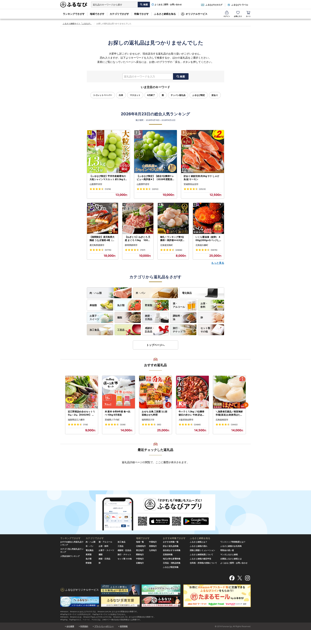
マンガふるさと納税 (229, 554)
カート (248, 16)
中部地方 (140, 558)
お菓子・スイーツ (94, 317)
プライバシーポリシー (104, 626)
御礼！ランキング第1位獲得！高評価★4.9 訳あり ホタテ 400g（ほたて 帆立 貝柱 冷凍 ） (172, 238)
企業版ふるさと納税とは (231, 558)
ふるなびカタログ (214, 4)
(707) (142, 250)
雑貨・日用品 (148, 317)
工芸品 (121, 329)
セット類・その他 (207, 329)
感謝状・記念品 (150, 329)
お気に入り (238, 16)
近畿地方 (140, 563)
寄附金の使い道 (227, 550)
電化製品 (187, 292)
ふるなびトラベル (239, 4)
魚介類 (121, 305)
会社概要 (70, 626)
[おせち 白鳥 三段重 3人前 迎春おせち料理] (155, 392)
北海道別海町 (166, 245)
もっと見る (217, 262)
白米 (121, 95)
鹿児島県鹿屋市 (97, 245)
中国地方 (153, 542)
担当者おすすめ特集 (171, 550)
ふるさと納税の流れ (198, 546)
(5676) (214, 250)
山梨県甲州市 (96, 184)
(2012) (155, 189)
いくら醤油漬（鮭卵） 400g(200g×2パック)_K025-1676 (208, 238)
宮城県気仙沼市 (191, 184)
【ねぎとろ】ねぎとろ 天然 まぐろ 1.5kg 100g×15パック (137, 238)
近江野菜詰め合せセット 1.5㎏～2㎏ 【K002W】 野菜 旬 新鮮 (81, 413)
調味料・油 (178, 317)
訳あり (215, 95)
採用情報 (124, 626)
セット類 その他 (125, 558)
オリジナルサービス (196, 13)
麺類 (119, 317)
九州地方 (153, 550)
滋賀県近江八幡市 (76, 419)
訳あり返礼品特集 (171, 546)
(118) (85, 424)
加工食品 (94, 329)
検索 (182, 76)
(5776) (108, 250)
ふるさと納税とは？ (198, 542)
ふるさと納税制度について (201, 554)
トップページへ (155, 345)
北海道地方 (141, 546)
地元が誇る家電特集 (171, 558)
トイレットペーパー (102, 95)
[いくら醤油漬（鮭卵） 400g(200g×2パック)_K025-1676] (208, 218)
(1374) (108, 189)
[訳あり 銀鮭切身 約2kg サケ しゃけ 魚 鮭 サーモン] (202, 151)
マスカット (135, 95)
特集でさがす (141, 13)
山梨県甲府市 (143, 184)
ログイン (227, 16)
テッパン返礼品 (178, 95)
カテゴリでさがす (119, 13)
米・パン (140, 292)
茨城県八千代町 (112, 419)
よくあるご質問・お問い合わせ (168, 5)
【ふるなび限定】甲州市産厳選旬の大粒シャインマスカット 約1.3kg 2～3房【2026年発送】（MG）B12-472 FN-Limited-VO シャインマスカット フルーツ (108, 178)
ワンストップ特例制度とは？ (233, 542)
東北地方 (140, 550)
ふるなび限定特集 (171, 567)
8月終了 (151, 95)
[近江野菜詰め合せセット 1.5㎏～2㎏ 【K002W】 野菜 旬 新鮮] (81, 392)
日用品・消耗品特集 (171, 563)
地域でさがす (97, 13)
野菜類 (148, 305)
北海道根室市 (222, 419)
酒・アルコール (179, 305)
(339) (123, 424)
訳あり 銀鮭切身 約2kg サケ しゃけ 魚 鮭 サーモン (201, 178)
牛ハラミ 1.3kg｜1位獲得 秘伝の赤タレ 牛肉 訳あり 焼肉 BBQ (192, 413)
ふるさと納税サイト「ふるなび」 (77, 23)
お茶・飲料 (204, 305)
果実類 (89, 554)
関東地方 (140, 554)
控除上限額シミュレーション (202, 550)
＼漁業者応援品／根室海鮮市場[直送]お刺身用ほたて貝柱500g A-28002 (229, 413)
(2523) (202, 189)
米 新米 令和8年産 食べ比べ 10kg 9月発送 (117, 413)
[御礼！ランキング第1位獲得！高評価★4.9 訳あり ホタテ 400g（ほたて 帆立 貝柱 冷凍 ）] (173, 218)
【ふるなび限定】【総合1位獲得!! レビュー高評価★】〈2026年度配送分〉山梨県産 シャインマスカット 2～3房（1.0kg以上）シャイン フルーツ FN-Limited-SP (155, 178)
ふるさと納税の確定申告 (200, 558)
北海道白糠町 (202, 245)
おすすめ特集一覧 (171, 542)
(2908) (178, 250)
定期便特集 (168, 554)
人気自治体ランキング (70, 556)
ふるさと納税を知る (165, 13)
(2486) (197, 424)
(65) (159, 424)
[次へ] (245, 404)
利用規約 (84, 626)
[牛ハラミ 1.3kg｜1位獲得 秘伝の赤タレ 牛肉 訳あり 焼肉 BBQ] (192, 392)
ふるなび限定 (198, 95)
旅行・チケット (178, 329)
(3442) (234, 424)
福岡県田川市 (148, 419)
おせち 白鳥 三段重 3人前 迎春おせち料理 (154, 413)
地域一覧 (140, 542)
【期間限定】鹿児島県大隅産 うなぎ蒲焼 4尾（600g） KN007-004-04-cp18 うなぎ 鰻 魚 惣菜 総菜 (102, 238)
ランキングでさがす (74, 13)
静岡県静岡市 (131, 245)
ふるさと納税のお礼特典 (231, 546)
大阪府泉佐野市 (186, 419)
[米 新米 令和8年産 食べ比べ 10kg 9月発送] (118, 392)
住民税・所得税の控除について (203, 563)
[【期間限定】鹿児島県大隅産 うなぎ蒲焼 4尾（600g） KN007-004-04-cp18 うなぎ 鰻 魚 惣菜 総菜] (102, 218)
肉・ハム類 (96, 292)
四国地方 (153, 546)
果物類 (93, 305)
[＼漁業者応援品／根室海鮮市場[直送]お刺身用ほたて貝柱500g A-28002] (229, 392)
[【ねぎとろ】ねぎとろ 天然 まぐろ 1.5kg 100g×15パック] (137, 218)
